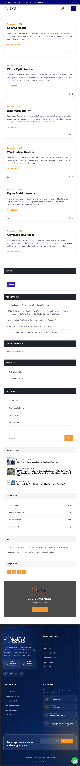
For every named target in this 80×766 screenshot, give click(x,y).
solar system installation (47, 481)
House (14, 748)
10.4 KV (15, 765)
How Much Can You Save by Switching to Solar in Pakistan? (31, 249)
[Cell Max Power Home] (15, 568)
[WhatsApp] (21, 603)
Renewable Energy (19, 40)
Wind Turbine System (20, 81)
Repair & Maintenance (21, 122)
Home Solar (14, 330)
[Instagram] (11, 603)
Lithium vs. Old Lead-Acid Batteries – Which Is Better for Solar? (34, 262)
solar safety (30, 481)
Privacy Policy (28, 686)
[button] (40, 696)
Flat (13, 745)
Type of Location (16, 742)
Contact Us (40, 539)
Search (9, 200)
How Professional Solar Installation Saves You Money (29, 234)
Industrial (15, 751)
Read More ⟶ (13, 15)
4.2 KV (14, 756)
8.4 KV (14, 762)
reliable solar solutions (37, 476)
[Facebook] (5, 603)
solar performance (15, 481)
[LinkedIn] (16, 603)
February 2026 (15, 301)
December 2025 (16, 308)
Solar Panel (14, 352)
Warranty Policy (51, 686)
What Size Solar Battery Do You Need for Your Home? (29, 255)
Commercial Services (20, 164)
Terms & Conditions (39, 686)
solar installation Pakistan (59, 476)
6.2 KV (14, 759)
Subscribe (67, 670)
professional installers (16, 476)
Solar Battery (15, 344)
